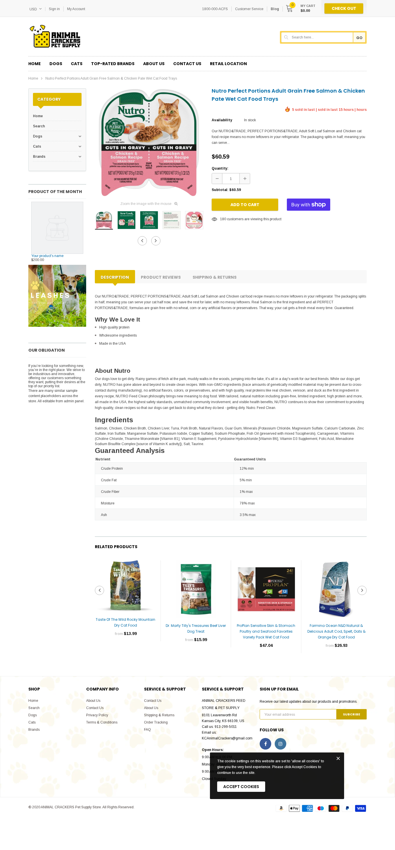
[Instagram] (280, 744)
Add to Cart (244, 205)
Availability (222, 120)
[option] (149, 142)
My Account (76, 9)
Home (33, 78)
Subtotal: (220, 190)
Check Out (344, 8)
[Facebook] (265, 744)
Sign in (54, 9)
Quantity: (220, 168)
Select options (125, 651)
